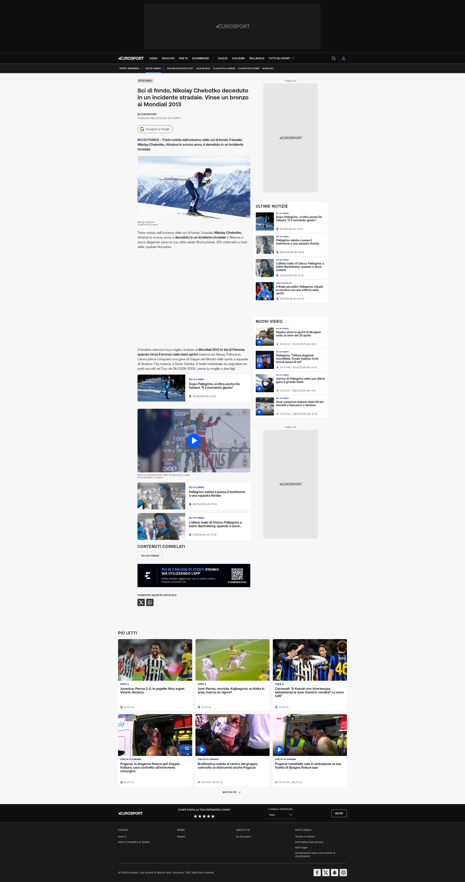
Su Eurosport (243, 836)
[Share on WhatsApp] (149, 602)
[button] (194, 440)
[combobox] (281, 815)
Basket (181, 836)
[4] (208, 816)
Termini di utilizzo (305, 836)
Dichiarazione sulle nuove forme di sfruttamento (315, 854)
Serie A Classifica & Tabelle (134, 842)
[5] (213, 816)
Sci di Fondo (145, 81)
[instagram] (343, 872)
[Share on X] (141, 602)
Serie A (122, 836)
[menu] (333, 58)
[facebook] (317, 872)
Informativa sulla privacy (309, 842)
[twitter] (325, 872)
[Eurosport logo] (131, 58)
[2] (200, 816)
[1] (195, 816)
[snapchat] (334, 872)
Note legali (301, 847)
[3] (204, 816)
